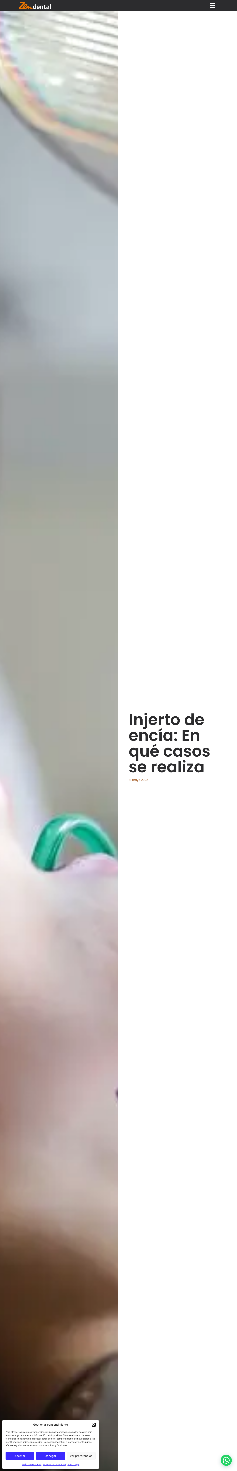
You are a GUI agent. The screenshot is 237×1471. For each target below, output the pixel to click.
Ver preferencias (81, 1456)
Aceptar (19, 1456)
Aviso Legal (73, 1464)
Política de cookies (31, 1464)
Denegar (50, 1456)
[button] (94, 1425)
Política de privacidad (54, 1464)
